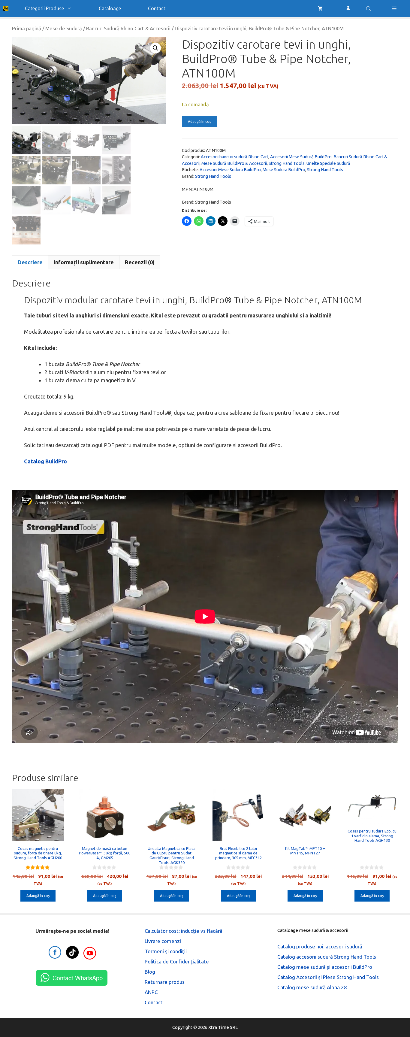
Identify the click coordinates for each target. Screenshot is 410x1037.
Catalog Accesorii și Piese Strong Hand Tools (328, 977)
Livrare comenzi (163, 941)
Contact (156, 8)
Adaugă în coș (199, 121)
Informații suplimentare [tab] (84, 262)
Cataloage (110, 8)
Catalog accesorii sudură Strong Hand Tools (326, 957)
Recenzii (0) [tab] (140, 262)
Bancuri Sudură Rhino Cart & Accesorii (128, 28)
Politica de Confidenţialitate (177, 961)
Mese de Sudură (63, 28)
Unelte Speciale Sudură (328, 163)
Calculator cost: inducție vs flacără (183, 931)
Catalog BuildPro (45, 461)
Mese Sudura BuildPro (284, 169)
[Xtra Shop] (5, 8)
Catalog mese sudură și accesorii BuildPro (324, 967)
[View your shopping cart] (320, 8)
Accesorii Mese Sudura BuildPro (230, 169)
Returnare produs (165, 982)
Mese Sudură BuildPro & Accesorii (234, 163)
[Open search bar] (369, 8)
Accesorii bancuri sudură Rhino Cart (234, 156)
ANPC (151, 992)
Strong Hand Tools (287, 163)
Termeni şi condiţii (166, 951)
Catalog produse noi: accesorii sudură (319, 946)
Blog (150, 972)
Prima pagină (26, 28)
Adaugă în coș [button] (38, 896)
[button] (394, 8)
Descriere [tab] (30, 262)
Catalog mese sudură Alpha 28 (312, 987)
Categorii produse (44, 8)
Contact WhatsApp (78, 977)
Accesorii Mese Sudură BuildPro (301, 156)
